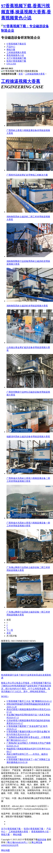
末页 (9, 633)
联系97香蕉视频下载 (33, 829)
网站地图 (17, 834)
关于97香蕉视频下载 (11, 829)
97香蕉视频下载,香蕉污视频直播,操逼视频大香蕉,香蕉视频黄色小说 (26, 11)
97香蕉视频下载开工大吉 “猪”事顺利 (29, 701)
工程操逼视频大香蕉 (35, 74)
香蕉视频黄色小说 (40, 831)
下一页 (10, 630)
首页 (20, 74)
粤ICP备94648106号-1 (17, 842)
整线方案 (5, 834)
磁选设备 (42, 839)
